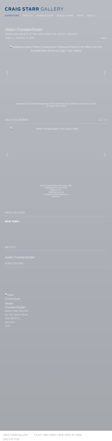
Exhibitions (12, 16)
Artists (27, 16)
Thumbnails (105, 120)
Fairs (80, 16)
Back (104, 38)
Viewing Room (44, 16)
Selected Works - (100, 120)
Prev (7, 73)
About (91, 16)
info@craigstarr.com (38, 439)
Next (105, 73)
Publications (65, 16)
